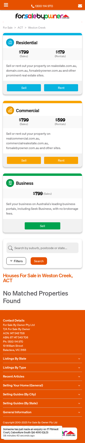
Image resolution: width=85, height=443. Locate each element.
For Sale (8, 27)
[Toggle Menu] (6, 5)
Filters (18, 261)
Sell (23, 88)
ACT (20, 27)
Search (39, 261)
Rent (61, 88)
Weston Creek (36, 27)
